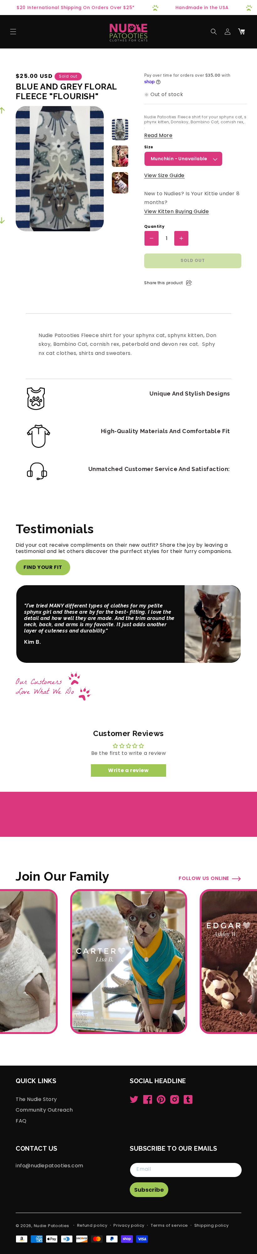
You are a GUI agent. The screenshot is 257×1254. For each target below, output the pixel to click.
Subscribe (149, 1190)
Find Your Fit (43, 567)
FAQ (21, 1120)
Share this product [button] (163, 282)
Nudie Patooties (52, 1226)
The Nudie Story (36, 1099)
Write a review (128, 756)
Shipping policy (211, 1225)
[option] (120, 130)
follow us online (204, 864)
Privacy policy (128, 1225)
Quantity (154, 226)
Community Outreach (44, 1109)
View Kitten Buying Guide (176, 211)
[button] (13, 31)
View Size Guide (164, 175)
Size (148, 147)
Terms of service (169, 1225)
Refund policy (92, 1225)
